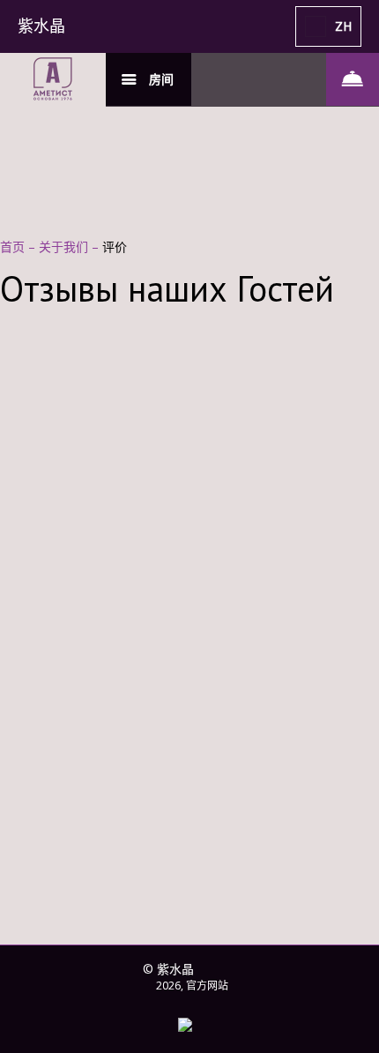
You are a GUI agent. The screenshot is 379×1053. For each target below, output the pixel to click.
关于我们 (65, 246)
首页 (14, 246)
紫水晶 (41, 26)
